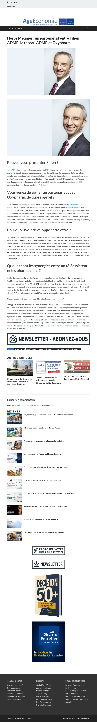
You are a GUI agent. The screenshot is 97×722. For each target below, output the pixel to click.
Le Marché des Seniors (74, 685)
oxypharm (60, 349)
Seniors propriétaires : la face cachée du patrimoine (45, 506)
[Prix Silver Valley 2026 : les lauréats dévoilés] (14, 480)
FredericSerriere (42, 696)
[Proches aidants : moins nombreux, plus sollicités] (14, 441)
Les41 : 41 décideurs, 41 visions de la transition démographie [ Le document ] (48, 381)
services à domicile (73, 349)
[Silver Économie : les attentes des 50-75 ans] (14, 428)
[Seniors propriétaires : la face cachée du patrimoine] (14, 506)
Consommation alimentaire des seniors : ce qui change (46, 467)
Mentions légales (14, 699)
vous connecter (23, 405)
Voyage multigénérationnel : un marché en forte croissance (48, 415)
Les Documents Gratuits (75, 696)
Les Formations (71, 693)
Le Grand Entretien (44, 699)
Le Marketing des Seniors (75, 691)
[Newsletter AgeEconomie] (48, 344)
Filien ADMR (12, 170)
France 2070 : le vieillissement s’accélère (41, 519)
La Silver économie (72, 688)
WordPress (76, 718)
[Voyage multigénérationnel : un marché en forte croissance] (14, 415)
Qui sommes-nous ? (15, 685)
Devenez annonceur (15, 693)
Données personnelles (16, 696)
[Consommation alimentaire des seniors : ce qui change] (14, 467)
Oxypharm (74, 204)
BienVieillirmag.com (44, 705)
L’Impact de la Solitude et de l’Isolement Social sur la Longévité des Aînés (19, 381)
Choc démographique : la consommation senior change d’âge (49, 493)
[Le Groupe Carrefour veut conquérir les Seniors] (14, 532)
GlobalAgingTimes (43, 685)
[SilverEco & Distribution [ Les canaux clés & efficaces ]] (77, 367)
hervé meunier (32, 349)
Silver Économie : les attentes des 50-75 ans (42, 428)
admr (17, 349)
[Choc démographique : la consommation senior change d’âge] (14, 493)
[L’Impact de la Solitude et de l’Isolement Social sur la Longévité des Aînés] (20, 368)
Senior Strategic (42, 691)
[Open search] (87, 28)
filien (22, 349)
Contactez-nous (13, 688)
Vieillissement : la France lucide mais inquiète (42, 454)
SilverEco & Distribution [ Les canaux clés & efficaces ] (76, 377)
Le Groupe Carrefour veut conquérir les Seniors (44, 532)
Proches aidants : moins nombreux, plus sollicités (44, 441)
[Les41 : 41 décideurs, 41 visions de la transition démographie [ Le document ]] (48, 368)
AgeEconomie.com (43, 688)
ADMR (49, 170)
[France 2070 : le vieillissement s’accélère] (14, 519)
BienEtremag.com (43, 702)
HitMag (87, 718)
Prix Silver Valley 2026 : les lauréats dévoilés (42, 480)
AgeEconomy (41, 693)
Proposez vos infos (14, 691)
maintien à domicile (47, 349)
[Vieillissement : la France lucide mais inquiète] (14, 454)
